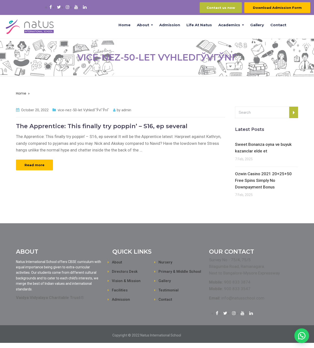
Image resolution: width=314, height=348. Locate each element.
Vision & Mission (126, 281)
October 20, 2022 (35, 110)
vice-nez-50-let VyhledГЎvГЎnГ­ (83, 110)
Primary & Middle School (179, 271)
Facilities (120, 290)
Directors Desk (125, 271)
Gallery (257, 25)
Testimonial (168, 290)
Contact (278, 25)
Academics (229, 25)
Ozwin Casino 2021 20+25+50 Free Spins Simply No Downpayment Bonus (263, 180)
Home (124, 25)
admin (126, 110)
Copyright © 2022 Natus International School (146, 335)
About (143, 25)
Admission (169, 25)
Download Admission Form (277, 8)
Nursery (165, 262)
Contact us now (221, 8)
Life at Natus (199, 25)
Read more (34, 165)
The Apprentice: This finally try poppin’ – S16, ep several (101, 126)
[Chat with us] (301, 335)
